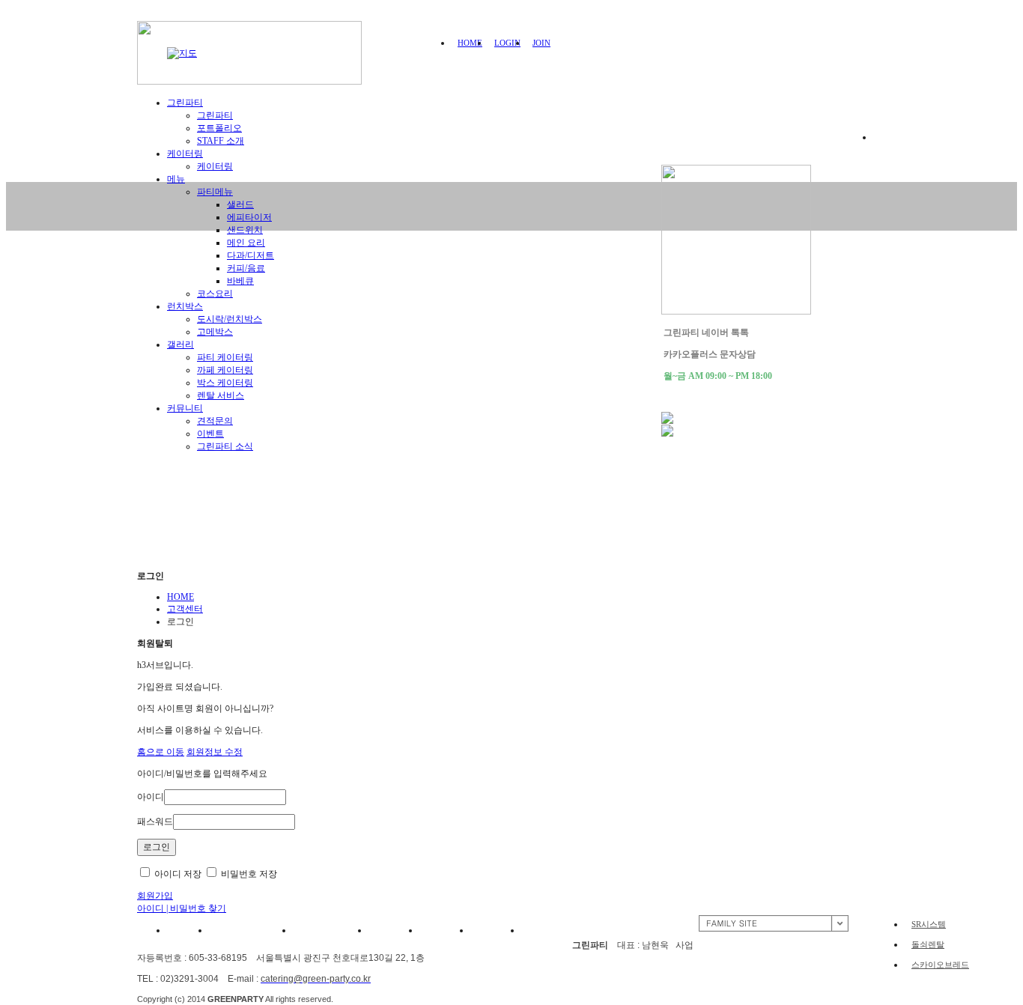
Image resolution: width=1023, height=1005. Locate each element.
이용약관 (183, 930)
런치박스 (185, 306)
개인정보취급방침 (251, 930)
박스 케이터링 (225, 382)
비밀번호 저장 (248, 874)
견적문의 (215, 421)
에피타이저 (249, 217)
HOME (470, 42)
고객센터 (185, 609)
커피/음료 (246, 268)
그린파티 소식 (225, 446)
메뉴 (176, 179)
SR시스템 (928, 924)
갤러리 (180, 344)
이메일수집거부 (330, 930)
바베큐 (240, 281)
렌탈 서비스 (220, 395)
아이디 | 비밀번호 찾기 (181, 908)
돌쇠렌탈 (927, 944)
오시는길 (393, 930)
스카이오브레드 (940, 964)
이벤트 (210, 433)
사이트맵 (546, 930)
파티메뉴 (215, 191)
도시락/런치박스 (229, 319)
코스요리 (215, 293)
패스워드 (155, 821)
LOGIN (507, 42)
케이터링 (215, 166)
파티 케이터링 (225, 357)
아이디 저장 (176, 874)
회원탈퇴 (495, 930)
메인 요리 (246, 242)
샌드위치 (245, 230)
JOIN (541, 42)
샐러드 (240, 204)
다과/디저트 (250, 255)
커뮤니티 (185, 408)
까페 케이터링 (225, 370)
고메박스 (215, 332)
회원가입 (155, 895)
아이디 (150, 797)
